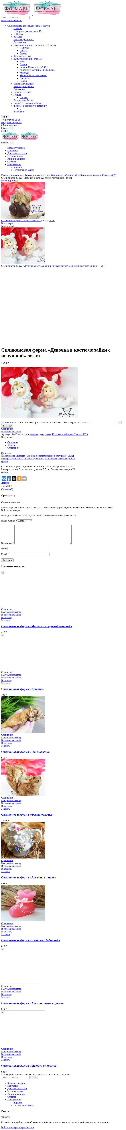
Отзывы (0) (13, 448)
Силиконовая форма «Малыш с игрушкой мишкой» (36, 626)
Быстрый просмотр (11, 612)
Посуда (23, 50)
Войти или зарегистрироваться (17, 1127)
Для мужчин (20, 42)
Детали (11, 445)
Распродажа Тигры (23, 100)
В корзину (7, 426)
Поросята (25, 78)
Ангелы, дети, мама (24, 39)
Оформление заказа (24, 170)
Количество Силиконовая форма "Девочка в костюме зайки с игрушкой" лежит (46, 422)
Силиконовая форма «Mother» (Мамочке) (29, 1065)
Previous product (9, 180)
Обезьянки (19, 89)
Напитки (24, 47)
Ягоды (23, 53)
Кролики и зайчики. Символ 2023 (37, 70)
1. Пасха (18, 28)
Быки (22, 61)
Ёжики (23, 64)
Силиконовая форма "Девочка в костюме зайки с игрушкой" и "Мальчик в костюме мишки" (50, 266)
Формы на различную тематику (30, 105)
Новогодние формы (24, 86)
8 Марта (18, 36)
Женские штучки (22, 56)
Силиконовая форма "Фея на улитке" (21, 220)
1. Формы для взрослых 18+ (28, 31)
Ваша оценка (9, 520)
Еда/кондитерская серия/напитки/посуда (35, 45)
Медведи (24, 72)
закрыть (5, 1117)
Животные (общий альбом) (28, 59)
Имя (4, 548)
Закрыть (5, 620)
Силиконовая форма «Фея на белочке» (27, 814)
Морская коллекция (24, 83)
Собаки (24, 81)
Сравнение (7, 428)
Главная (5, 175)
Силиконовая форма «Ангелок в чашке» (28, 877)
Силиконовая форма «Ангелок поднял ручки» (32, 1003)
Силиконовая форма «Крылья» (22, 689)
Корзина (18, 167)
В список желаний (11, 431)
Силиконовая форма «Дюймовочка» (25, 751)
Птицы (17, 94)
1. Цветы (18, 34)
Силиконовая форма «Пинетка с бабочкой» (30, 940)
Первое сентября (22, 92)
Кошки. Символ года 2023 (33, 67)
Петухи (24, 97)
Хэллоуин (19, 111)
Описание (12, 442)
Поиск (5, 117)
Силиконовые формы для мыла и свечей (28, 25)
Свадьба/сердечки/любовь (27, 103)
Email (5, 554)
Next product (7, 226)
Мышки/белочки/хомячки (33, 75)
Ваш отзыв (7, 543)
